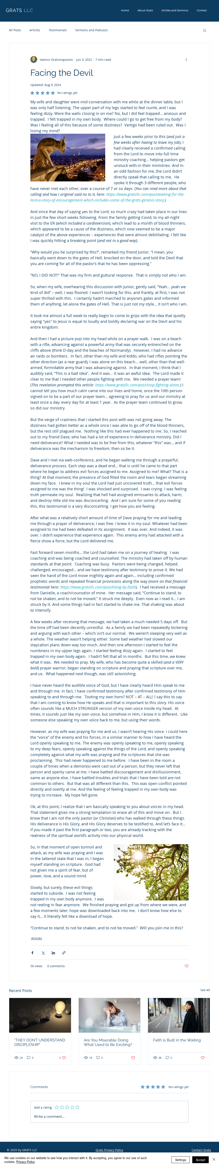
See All (205, 990)
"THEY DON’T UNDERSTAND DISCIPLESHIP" (39, 1042)
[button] (205, 30)
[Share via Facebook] (32, 953)
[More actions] (186, 59)
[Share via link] (64, 953)
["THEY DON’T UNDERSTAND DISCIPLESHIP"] (40, 1015)
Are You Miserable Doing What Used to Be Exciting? (108, 1042)
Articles (35, 30)
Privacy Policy (25, 1162)
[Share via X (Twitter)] (43, 953)
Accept (200, 1160)
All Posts (15, 30)
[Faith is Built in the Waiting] (179, 1015)
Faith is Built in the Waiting (177, 1040)
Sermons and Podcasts (91, 30)
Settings (180, 1160)
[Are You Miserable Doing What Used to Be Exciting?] (110, 1015)
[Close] (213, 1160)
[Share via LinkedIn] (53, 953)
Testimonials (58, 30)
